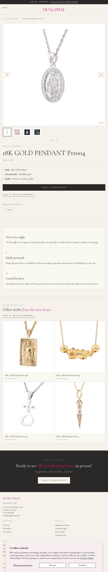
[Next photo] (101, 74)
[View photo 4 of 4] (37, 132)
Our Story (6, 525)
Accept (53, 565)
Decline (82, 565)
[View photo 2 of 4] (17, 132)
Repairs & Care (60, 535)
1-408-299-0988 (8, 513)
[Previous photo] (7, 74)
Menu (4, 8)
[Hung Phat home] (54, 9)
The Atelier (7, 528)
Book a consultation (54, 187)
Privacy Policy (87, 558)
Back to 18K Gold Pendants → (19, 195)
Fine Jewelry (60, 532)
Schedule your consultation (64, 2)
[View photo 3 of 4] (27, 132)
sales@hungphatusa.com (11, 516)
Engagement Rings (62, 525)
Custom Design (61, 528)
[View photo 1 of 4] (7, 132)
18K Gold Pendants (11, 19)
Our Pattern (7, 532)
